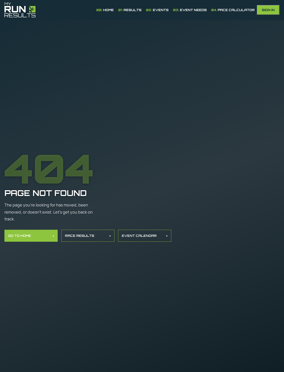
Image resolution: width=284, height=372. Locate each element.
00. (105, 10)
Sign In (268, 10)
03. (190, 10)
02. (157, 10)
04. (233, 10)
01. (130, 10)
